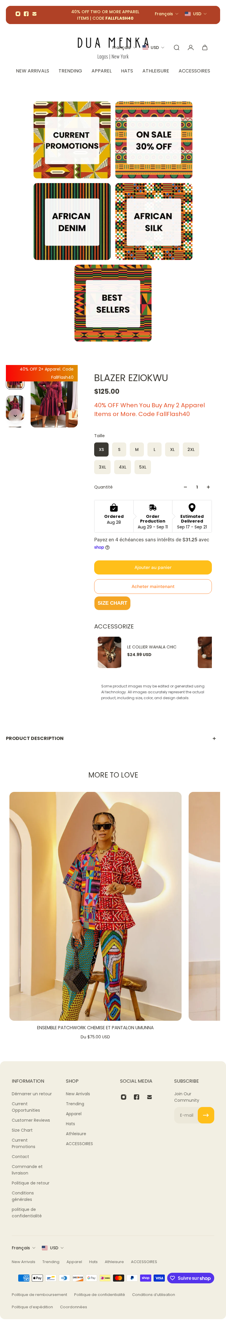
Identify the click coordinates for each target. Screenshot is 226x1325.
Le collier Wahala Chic (152, 647)
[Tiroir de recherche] (177, 47)
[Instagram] (18, 14)
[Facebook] (26, 14)
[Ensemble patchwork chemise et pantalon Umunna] (95, 906)
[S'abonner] (206, 1115)
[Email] (34, 14)
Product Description (35, 738)
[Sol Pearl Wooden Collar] (209, 652)
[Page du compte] (191, 47)
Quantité (103, 487)
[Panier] (205, 47)
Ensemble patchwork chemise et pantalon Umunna (95, 1028)
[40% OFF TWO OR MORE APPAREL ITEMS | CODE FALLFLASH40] (105, 15)
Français (21, 1248)
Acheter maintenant (153, 586)
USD (54, 1248)
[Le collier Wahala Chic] (109, 652)
